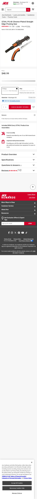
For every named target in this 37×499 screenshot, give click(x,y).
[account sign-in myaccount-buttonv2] (33, 3)
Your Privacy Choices (24, 240)
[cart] (33, 9)
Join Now (32, 197)
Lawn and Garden (19, 15)
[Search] (28, 10)
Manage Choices (17, 493)
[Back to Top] (32, 187)
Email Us (21, 252)
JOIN (30, 223)
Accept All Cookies (17, 483)
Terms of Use (7, 239)
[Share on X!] (15, 232)
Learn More (31, 194)
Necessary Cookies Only (17, 488)
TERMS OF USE (6, 476)
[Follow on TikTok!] (26, 232)
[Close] (32, 462)
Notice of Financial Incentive (18, 476)
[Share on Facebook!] (9, 232)
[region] (17, 479)
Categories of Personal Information (11, 478)
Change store (31, 97)
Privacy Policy (17, 239)
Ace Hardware (7, 15)
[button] (18, 48)
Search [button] (9, 10)
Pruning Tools (12, 17)
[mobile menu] (3, 9)
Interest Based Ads (28, 239)
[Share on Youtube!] (22, 232)
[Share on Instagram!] (12, 232)
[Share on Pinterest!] (19, 232)
